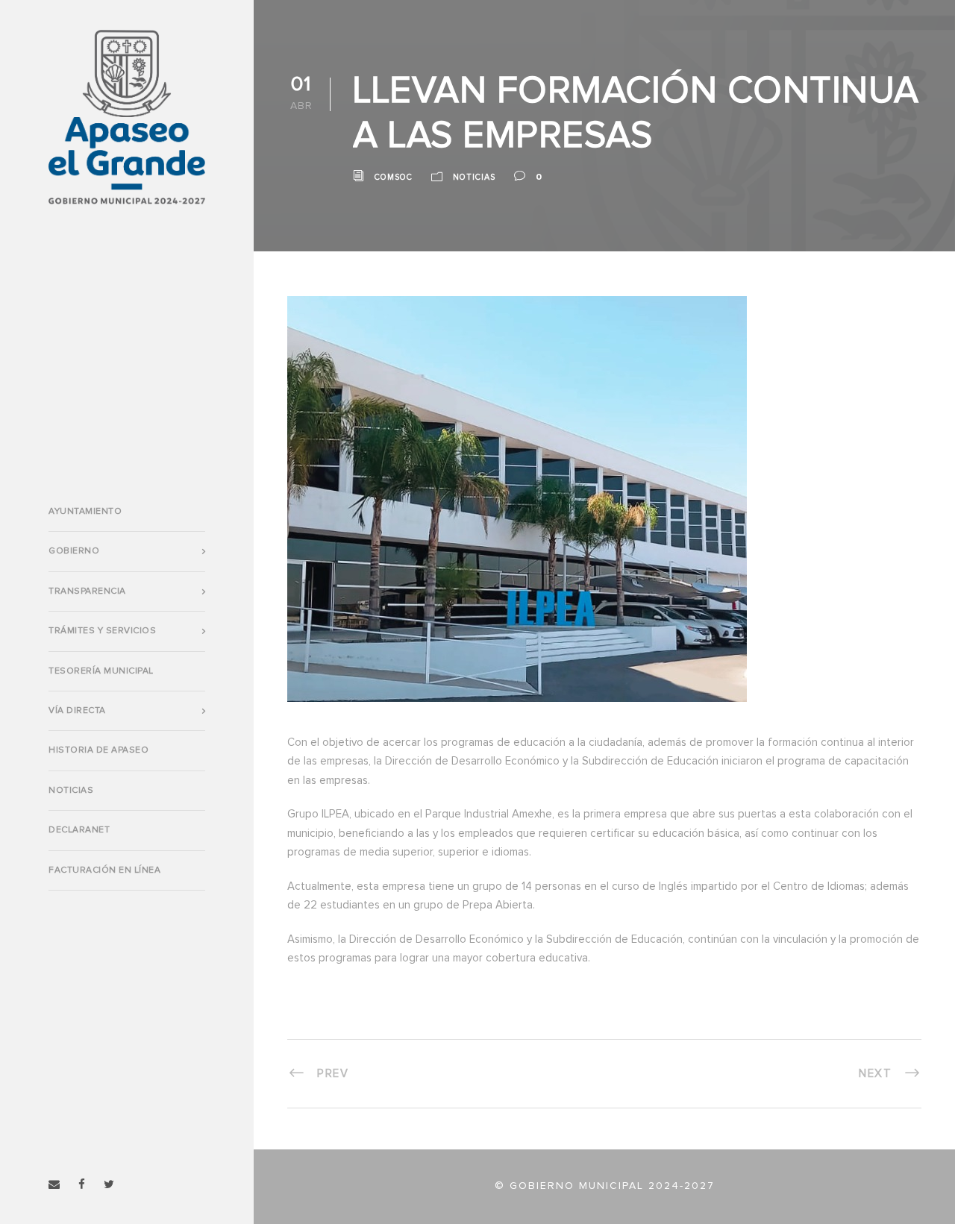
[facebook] (81, 1184)
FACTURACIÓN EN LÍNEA (104, 870)
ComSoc (394, 177)
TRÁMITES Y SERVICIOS (102, 631)
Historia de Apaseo (98, 750)
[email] (54, 1184)
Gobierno (73, 551)
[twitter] (109, 1184)
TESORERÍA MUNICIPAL (101, 671)
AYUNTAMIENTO (85, 511)
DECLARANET (79, 830)
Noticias (70, 790)
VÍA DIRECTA (77, 710)
